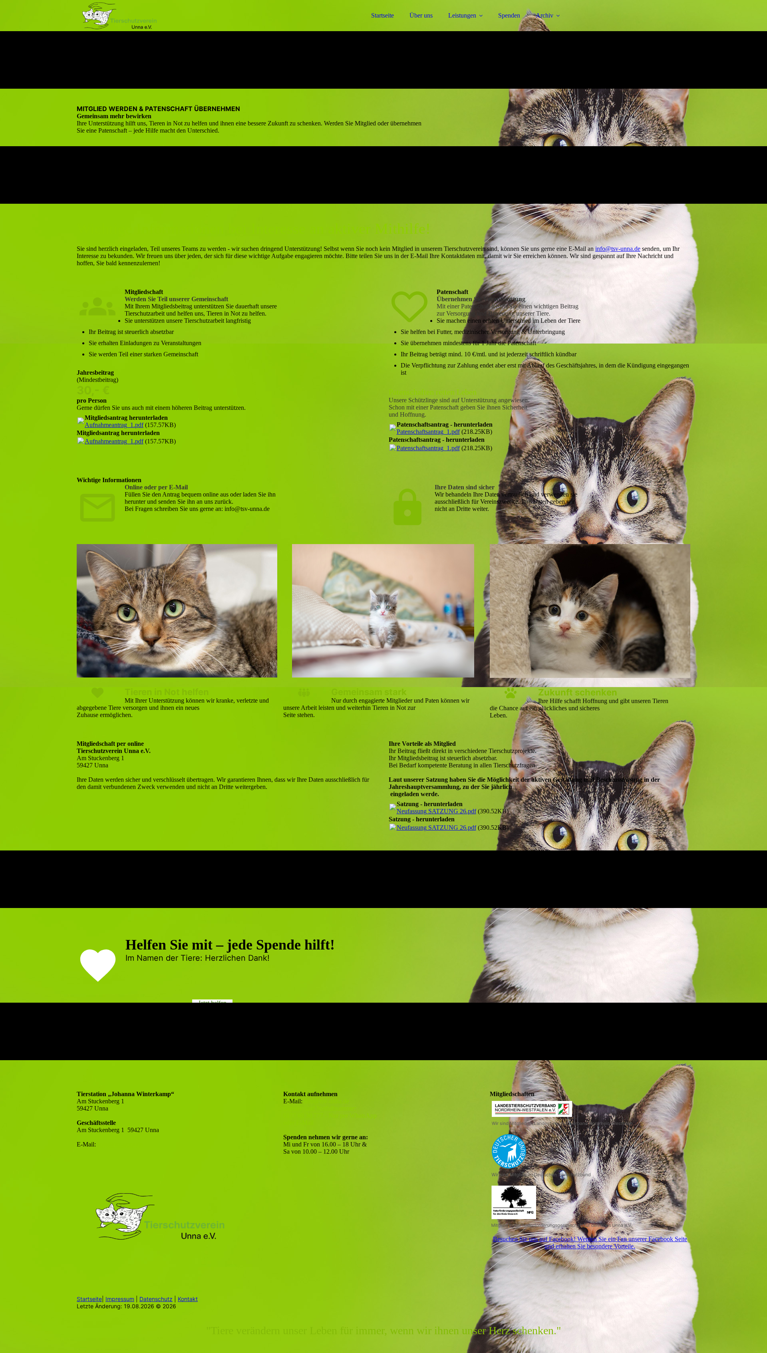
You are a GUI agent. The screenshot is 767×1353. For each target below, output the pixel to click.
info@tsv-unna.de (617, 248)
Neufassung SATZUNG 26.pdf (436, 811)
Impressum (119, 1298)
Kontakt (188, 1298)
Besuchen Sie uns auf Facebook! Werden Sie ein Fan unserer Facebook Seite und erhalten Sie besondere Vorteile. (590, 1243)
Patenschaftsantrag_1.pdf (428, 431)
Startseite (382, 15)
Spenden (509, 15)
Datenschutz (156, 1298)
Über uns (421, 15)
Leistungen (462, 15)
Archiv (544, 15)
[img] (147, 28)
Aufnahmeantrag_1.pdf (114, 424)
